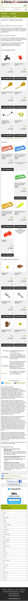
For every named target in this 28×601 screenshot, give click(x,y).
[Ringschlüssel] (20, 295)
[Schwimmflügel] (20, 57)
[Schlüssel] (7, 234)
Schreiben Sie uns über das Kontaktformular (21, 383)
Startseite (4, 13)
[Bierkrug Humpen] (7, 324)
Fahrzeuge (5, 531)
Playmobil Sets (5, 505)
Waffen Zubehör (6, 572)
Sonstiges (4, 579)
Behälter (4, 520)
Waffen (4, 569)
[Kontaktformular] (15, 383)
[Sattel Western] (7, 57)
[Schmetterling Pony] (20, 324)
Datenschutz (22, 589)
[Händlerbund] (4, 373)
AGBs (16, 589)
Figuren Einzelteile (6, 539)
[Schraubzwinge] (7, 295)
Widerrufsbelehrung (13, 593)
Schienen (5, 527)
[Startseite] (14, 2)
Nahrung (4, 550)
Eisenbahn (5, 522)
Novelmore (5, 555)
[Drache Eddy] (20, 86)
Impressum (10, 589)
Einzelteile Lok (6, 529)
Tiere (3, 562)
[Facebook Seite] (14, 482)
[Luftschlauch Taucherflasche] (7, 114)
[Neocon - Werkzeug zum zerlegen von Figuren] (7, 148)
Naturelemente (5, 553)
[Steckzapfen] (7, 267)
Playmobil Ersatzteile (6, 508)
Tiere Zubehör (5, 565)
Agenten (4, 510)
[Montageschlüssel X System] (20, 205)
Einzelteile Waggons (7, 524)
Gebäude (4, 543)
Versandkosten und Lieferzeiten (11, 591)
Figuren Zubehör (6, 541)
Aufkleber (4, 512)
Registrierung (6, 16)
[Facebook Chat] (2, 383)
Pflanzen (4, 558)
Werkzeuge (5, 577)
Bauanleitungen (6, 517)
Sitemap (22, 591)
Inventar (4, 548)
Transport (4, 567)
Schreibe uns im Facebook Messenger (8, 383)
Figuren (4, 536)
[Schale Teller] (20, 267)
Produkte (13, 13)
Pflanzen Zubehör (6, 560)
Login (14, 16)
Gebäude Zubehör (6, 546)
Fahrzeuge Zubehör (6, 534)
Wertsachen (5, 574)
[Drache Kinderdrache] (7, 86)
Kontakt (4, 589)
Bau (3, 515)
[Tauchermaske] (20, 114)
